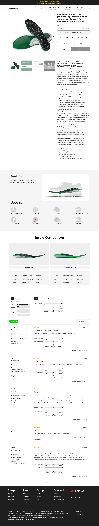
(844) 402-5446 (57, 496)
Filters (14, 321)
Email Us (56, 493)
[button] (64, 56)
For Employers (40, 502)
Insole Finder (11, 499)
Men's (65, 43)
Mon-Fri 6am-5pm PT (59, 499)
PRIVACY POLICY (80, 514)
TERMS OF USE (79, 511)
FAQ (38, 499)
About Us (25, 493)
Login (38, 493)
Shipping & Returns (86, 28)
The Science (26, 499)
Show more (48, 483)
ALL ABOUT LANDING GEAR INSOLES (54, 8)
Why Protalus (26, 496)
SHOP (28, 8)
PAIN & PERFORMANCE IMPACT (38, 8)
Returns (39, 496)
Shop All (10, 493)
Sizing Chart (59, 28)
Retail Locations (11, 496)
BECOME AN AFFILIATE (68, 8)
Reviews (10, 502)
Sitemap (25, 502)
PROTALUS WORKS (80, 8)
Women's (82, 43)
